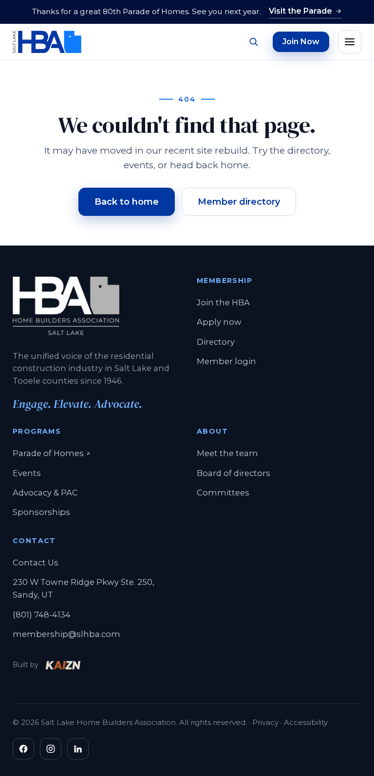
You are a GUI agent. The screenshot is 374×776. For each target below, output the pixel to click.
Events (27, 473)
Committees (223, 492)
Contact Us (35, 562)
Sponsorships (41, 512)
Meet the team (227, 453)
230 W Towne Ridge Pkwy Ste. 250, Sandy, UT (83, 588)
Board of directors (233, 473)
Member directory (239, 201)
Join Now (300, 41)
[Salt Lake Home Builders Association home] (47, 42)
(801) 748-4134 (42, 614)
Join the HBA (223, 302)
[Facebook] (23, 748)
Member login (226, 361)
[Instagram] (50, 748)
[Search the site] (253, 42)
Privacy (265, 722)
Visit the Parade (300, 11)
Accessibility (306, 722)
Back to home (126, 201)
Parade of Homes (52, 453)
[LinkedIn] (78, 748)
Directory (216, 342)
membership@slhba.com (66, 634)
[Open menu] (349, 41)
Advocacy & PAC (45, 492)
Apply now (219, 322)
